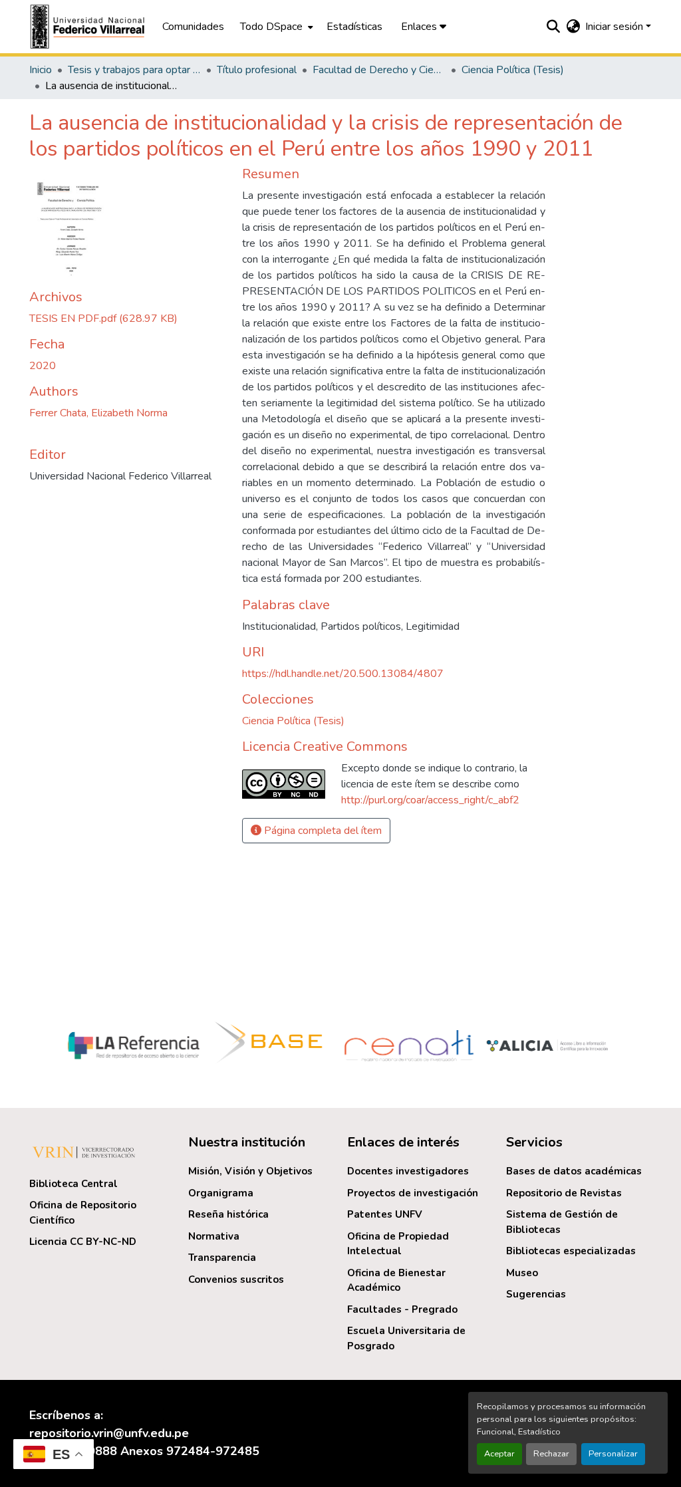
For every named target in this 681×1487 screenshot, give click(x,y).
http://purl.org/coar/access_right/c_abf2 (430, 800)
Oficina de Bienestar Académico (396, 1280)
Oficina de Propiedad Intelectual (398, 1244)
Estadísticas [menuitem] (354, 26)
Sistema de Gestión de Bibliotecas (562, 1222)
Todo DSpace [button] (271, 26)
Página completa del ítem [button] (321, 830)
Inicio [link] (40, 70)
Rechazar (551, 1454)
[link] (127, 319)
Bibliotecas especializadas (571, 1251)
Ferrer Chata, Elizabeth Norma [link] (98, 413)
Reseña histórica (228, 1214)
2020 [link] (42, 365)
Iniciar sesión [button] (615, 26)
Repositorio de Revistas (564, 1193)
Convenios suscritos (236, 1279)
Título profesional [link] (257, 70)
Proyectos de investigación (412, 1193)
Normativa (213, 1236)
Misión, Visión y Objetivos (250, 1171)
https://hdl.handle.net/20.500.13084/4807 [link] (343, 673)
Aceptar (499, 1454)
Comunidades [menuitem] (193, 26)
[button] (89, 26)
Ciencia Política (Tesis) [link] (513, 70)
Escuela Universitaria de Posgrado (406, 1338)
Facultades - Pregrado (402, 1309)
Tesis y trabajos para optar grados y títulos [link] (134, 70)
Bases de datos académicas (574, 1171)
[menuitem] (275, 27)
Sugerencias (536, 1294)
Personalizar (613, 1454)
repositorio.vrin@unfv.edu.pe (109, 1433)
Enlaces (420, 26)
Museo (522, 1273)
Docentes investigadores (408, 1171)
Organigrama (220, 1193)
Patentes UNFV (384, 1214)
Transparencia (222, 1257)
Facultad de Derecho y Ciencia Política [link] (379, 70)
